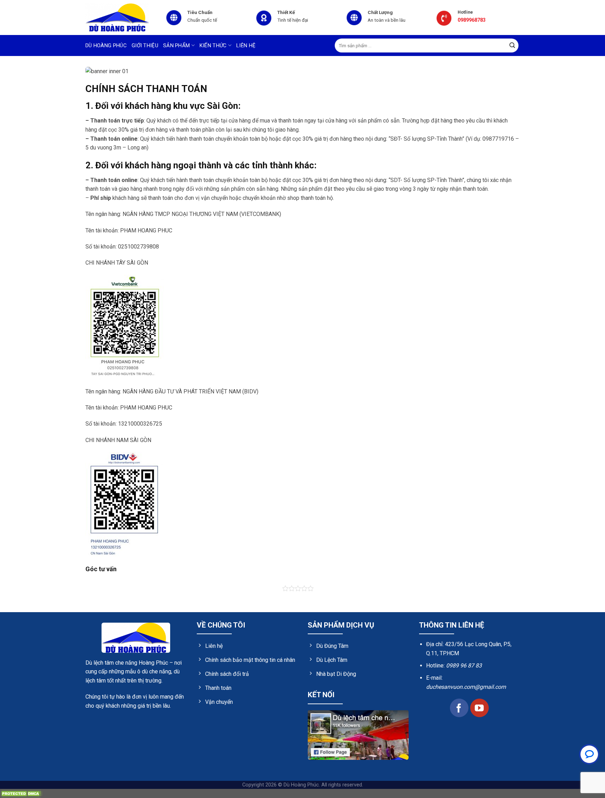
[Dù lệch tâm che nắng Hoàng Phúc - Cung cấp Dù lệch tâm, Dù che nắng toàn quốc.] (120, 17)
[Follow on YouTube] (479, 708)
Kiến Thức (213, 45)
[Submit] (512, 45)
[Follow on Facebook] (459, 708)
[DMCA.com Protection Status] (21, 793)
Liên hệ (246, 45)
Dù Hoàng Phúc (106, 45)
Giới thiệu (145, 45)
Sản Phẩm (176, 45)
